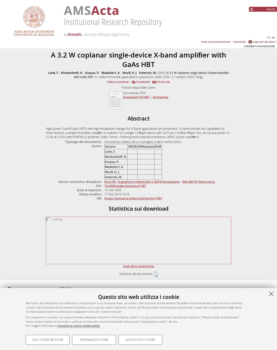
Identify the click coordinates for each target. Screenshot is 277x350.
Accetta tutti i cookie (140, 340)
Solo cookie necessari (47, 340)
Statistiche (239, 41)
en (273, 37)
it (268, 37)
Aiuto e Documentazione (215, 41)
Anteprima (160, 97)
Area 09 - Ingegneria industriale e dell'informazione (141, 182)
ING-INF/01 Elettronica (199, 182)
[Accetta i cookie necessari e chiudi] (271, 294)
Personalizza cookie (94, 340)
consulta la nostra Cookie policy (78, 326)
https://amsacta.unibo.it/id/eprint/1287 (133, 198)
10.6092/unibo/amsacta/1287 (125, 186)
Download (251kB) (136, 97)
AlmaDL (271, 9)
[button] (156, 274)
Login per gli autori (264, 41)
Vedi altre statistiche (138, 266)
